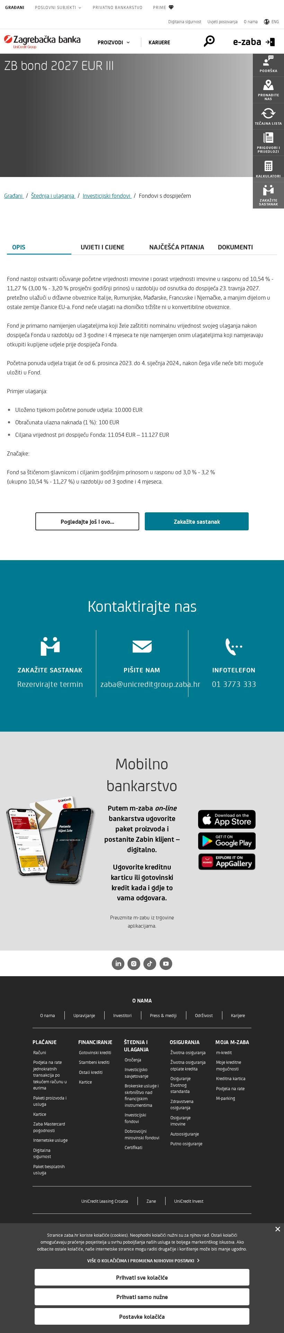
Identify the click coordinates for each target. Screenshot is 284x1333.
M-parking (225, 1098)
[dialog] (142, 1278)
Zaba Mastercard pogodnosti (49, 1126)
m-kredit (224, 1052)
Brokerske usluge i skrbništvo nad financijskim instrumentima (142, 1095)
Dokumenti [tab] (235, 246)
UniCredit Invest (188, 1201)
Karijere (238, 1015)
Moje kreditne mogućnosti (228, 1065)
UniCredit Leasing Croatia (104, 1201)
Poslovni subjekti (56, 7)
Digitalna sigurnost (184, 21)
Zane (151, 1201)
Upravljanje (84, 1015)
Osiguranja (184, 1042)
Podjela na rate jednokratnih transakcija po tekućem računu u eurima (50, 1075)
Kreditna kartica (231, 1078)
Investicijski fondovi (107, 195)
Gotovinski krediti (95, 1052)
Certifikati (133, 1147)
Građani (15, 7)
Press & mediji (163, 1015)
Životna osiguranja (188, 1052)
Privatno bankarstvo (118, 7)
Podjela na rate (230, 1088)
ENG (275, 21)
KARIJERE (159, 42)
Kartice (39, 1114)
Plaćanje (44, 1042)
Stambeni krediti (94, 1062)
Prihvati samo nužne (142, 1296)
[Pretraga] (209, 41)
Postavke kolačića (142, 1316)
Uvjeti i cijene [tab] (102, 246)
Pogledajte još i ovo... (87, 521)
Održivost (204, 1015)
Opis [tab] (18, 246)
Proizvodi (111, 42)
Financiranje (95, 1042)
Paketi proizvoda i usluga (49, 1100)
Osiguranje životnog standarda (180, 1084)
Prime (159, 7)
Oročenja (133, 1059)
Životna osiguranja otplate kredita (188, 1065)
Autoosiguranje (184, 1133)
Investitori (122, 1015)
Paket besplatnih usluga (49, 1169)
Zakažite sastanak (197, 521)
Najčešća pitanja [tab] (176, 246)
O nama (251, 21)
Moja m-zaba (232, 1042)
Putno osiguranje (186, 1143)
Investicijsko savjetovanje (136, 1072)
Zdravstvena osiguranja (182, 1104)
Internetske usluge (50, 1140)
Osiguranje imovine (180, 1120)
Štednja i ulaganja (53, 195)
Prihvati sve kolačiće (142, 1277)
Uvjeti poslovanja (222, 21)
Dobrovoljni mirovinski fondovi (142, 1134)
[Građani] (42, 42)
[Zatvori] (277, 1229)
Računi (39, 1052)
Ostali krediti (91, 1072)
